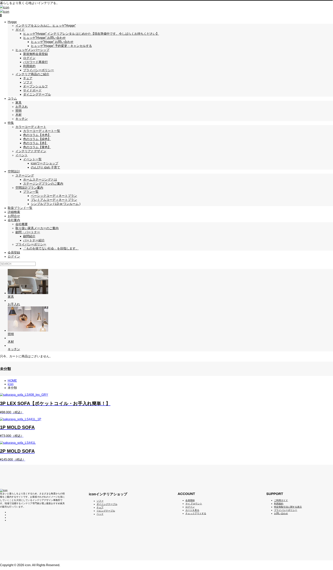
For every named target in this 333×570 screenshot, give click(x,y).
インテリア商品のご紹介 (32, 74)
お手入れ (21, 106)
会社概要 (21, 224)
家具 (18, 102)
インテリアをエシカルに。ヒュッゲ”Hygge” (45, 25)
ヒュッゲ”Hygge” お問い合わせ (44, 37)
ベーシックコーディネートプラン (54, 195)
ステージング (24, 175)
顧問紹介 (29, 236)
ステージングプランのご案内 (43, 183)
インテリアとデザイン (30, 151)
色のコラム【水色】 (37, 135)
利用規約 (29, 66)
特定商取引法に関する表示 (288, 507)
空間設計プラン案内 (29, 187)
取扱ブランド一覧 (20, 208)
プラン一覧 (31, 191)
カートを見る (192, 510)
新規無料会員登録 (35, 54)
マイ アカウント (193, 503)
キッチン (21, 118)
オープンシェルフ (35, 86)
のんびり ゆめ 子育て (45, 167)
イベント (21, 155)
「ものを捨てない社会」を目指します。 (51, 248)
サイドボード (32, 90)
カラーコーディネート (30, 127)
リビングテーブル (106, 510)
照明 (18, 110)
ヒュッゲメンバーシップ (32, 50)
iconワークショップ (44, 163)
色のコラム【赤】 (35, 143)
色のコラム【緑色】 (37, 139)
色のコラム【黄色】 (37, 147)
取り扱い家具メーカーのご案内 (37, 228)
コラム (12, 98)
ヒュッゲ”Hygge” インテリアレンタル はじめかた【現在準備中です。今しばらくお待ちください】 (91, 33)
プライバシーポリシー (38, 70)
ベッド (100, 514)
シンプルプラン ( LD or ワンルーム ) (55, 204)
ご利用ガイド (281, 500)
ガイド (20, 29)
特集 (11, 122)
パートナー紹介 (34, 240)
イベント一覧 (32, 159)
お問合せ (14, 216)
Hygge (12, 22)
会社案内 (14, 220)
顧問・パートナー (27, 232)
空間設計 (14, 171)
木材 (18, 114)
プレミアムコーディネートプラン (54, 199)
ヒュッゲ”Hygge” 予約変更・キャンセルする (61, 45)
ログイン (29, 58)
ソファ (27, 82)
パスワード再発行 (35, 62)
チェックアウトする (195, 513)
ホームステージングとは (40, 179)
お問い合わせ (281, 513)
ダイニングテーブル (37, 94)
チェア (27, 78)
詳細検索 (14, 212)
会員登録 (14, 252)
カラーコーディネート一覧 (41, 131)
